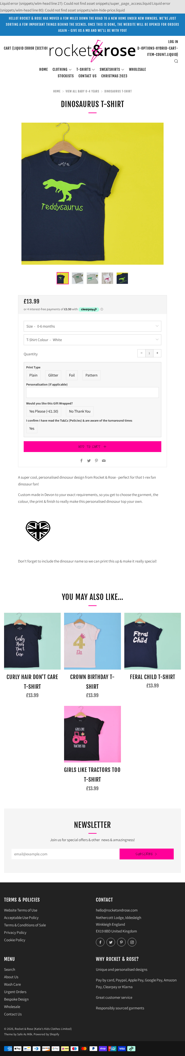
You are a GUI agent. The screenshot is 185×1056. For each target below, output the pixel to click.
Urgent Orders (15, 991)
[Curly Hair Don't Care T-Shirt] (32, 641)
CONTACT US (88, 76)
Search (9, 969)
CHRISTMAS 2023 (114, 76)
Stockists (66, 76)
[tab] (63, 278)
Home (43, 69)
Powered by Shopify (46, 1034)
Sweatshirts (110, 69)
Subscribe (144, 854)
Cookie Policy (14, 939)
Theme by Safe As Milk (18, 1034)
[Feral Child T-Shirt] (152, 641)
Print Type (33, 367)
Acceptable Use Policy (21, 917)
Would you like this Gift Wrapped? (49, 403)
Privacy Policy (15, 932)
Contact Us (13, 1014)
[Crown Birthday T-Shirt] (92, 641)
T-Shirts (83, 69)
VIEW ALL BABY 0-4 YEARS (82, 91)
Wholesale (137, 69)
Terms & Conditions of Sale (25, 925)
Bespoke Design (16, 999)
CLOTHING (60, 69)
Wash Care (12, 984)
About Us (11, 976)
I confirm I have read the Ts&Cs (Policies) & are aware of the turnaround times (79, 420)
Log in (173, 41)
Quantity (31, 353)
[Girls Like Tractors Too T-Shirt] (92, 734)
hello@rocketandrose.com (117, 910)
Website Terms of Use (20, 910)
